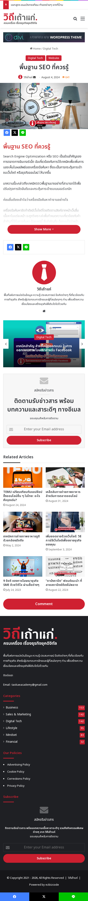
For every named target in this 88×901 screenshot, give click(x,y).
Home (36, 49)
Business (12, 708)
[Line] (22, 132)
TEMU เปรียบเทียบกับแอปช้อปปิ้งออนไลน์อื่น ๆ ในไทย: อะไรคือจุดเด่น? (22, 496)
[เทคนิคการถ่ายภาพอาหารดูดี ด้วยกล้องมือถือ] (22, 522)
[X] (15, 132)
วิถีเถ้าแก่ (28, 77)
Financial (12, 742)
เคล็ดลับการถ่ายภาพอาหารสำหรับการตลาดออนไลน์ (63, 494)
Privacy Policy (16, 786)
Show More (43, 229)
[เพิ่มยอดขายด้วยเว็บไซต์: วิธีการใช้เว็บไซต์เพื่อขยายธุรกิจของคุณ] (65, 522)
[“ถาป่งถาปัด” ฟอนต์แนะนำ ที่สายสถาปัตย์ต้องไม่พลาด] (65, 566)
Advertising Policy (18, 765)
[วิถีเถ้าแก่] (20, 18)
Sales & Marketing (18, 714)
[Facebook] (7, 132)
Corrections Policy (18, 779)
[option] (44, 343)
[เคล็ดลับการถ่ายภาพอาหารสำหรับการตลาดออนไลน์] (65, 477)
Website (53, 58)
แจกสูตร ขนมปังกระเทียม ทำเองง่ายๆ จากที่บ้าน (37, 5)
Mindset (11, 735)
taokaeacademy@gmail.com (29, 685)
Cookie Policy (15, 772)
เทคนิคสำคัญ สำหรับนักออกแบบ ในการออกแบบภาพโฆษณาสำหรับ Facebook (44, 348)
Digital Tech (50, 49)
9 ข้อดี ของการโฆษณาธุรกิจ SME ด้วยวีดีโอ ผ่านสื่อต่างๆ (21, 583)
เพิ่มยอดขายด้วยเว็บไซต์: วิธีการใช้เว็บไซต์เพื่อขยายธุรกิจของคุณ (63, 540)
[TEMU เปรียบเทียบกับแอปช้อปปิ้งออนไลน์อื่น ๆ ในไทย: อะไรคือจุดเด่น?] (22, 477)
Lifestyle (11, 728)
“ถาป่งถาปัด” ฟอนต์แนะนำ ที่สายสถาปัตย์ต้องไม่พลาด (64, 583)
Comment (44, 604)
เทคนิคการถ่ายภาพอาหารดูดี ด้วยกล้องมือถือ (21, 538)
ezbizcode (52, 885)
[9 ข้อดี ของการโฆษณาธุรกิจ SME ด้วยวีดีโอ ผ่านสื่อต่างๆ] (22, 566)
